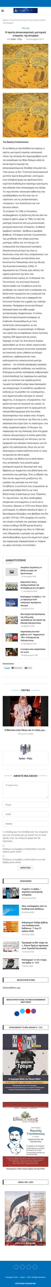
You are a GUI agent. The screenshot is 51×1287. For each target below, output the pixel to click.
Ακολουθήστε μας (11, 987)
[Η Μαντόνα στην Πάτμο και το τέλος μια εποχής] (25, 711)
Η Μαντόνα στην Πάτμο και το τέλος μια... (25, 730)
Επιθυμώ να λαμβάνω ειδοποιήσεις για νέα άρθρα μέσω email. (24, 861)
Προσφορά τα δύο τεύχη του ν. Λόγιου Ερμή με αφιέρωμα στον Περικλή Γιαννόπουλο (35, 945)
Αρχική (5, 20)
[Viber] (35, 1267)
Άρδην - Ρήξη (16, 39)
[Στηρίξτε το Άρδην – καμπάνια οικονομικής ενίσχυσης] (11, 893)
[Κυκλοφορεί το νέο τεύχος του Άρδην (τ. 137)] (11, 963)
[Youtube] (29, 1267)
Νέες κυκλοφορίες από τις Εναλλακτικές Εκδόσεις (34, 907)
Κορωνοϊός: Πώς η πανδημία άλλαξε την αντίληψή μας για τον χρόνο (33, 585)
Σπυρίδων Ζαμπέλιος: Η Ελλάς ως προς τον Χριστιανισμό (31, 570)
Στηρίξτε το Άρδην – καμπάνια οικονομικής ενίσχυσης (32, 892)
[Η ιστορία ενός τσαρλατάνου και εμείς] (12, 652)
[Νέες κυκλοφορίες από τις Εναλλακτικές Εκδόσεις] (11, 910)
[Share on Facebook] (23, 680)
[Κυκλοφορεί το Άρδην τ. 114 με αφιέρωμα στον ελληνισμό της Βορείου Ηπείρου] (12, 602)
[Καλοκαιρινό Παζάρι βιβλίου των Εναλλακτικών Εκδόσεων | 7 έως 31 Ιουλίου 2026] (11, 926)
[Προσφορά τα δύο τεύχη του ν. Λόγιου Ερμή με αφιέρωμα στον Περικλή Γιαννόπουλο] (11, 946)
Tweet (7, 668)
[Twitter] (22, 1267)
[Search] (48, 11)
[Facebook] (22, 3)
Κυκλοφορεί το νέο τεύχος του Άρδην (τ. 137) (34, 961)
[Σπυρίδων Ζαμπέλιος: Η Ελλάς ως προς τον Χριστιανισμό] (12, 572)
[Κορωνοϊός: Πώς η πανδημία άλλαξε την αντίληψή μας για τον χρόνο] (12, 586)
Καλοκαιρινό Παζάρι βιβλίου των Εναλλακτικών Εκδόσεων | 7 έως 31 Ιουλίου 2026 (35, 926)
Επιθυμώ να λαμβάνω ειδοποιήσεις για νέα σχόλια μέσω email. (24, 850)
